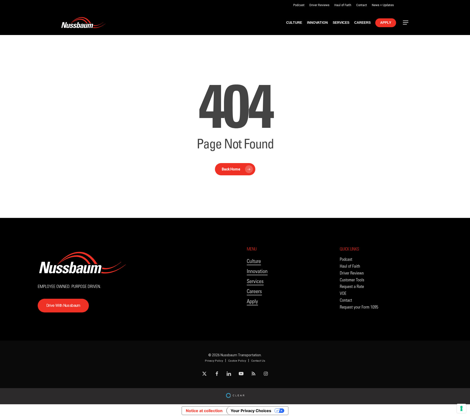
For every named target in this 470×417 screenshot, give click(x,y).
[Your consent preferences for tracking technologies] (461, 408)
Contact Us (258, 360)
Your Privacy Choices (251, 410)
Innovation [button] (257, 271)
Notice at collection (204, 410)
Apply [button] (252, 301)
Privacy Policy (214, 360)
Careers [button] (254, 291)
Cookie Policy (237, 360)
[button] (406, 22)
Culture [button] (254, 261)
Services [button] (255, 281)
